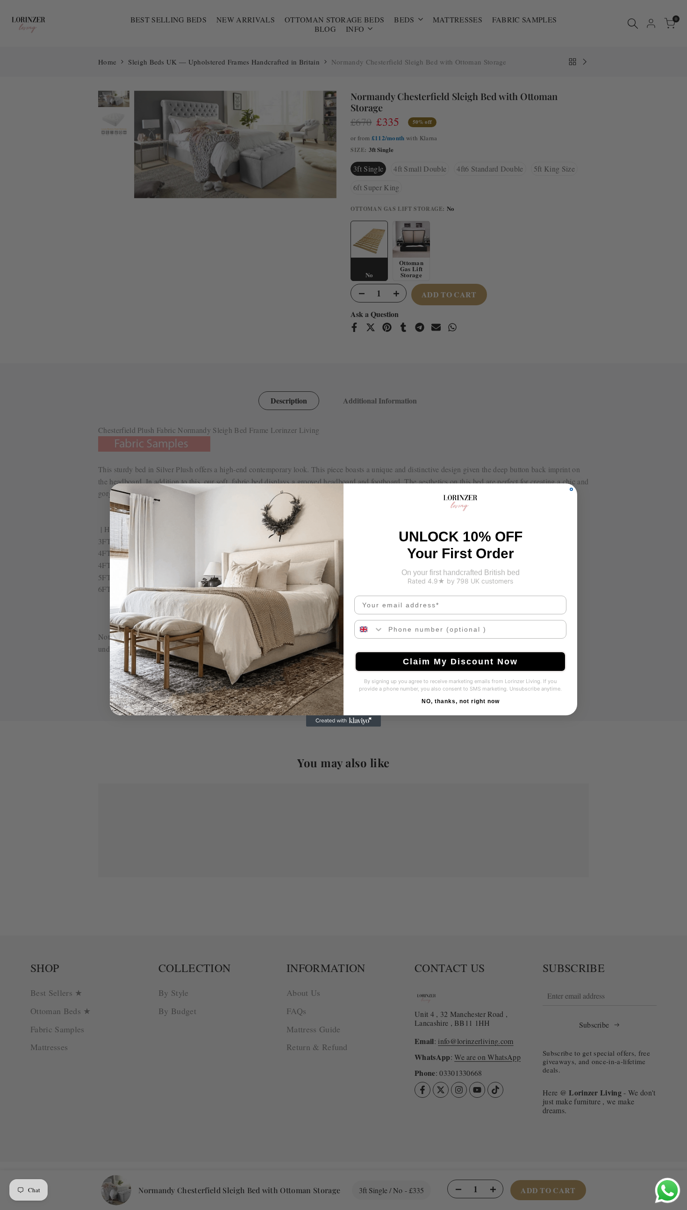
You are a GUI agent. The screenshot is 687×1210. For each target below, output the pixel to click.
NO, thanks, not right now (461, 701)
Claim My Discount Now (460, 661)
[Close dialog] (571, 489)
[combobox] (369, 629)
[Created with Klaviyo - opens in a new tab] (343, 721)
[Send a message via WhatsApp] (667, 1190)
